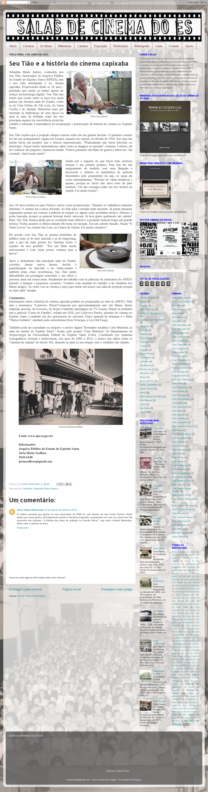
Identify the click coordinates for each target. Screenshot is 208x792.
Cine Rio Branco (180, 477)
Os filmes (46, 46)
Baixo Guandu (147, 309)
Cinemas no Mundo (180, 681)
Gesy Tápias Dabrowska (30, 510)
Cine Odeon (178, 442)
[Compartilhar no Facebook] (67, 484)
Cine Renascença (181, 473)
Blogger (137, 779)
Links (159, 46)
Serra (142, 392)
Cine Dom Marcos (181, 379)
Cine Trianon (178, 513)
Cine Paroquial (179, 449)
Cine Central (178, 356)
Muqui (143, 377)
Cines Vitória (178, 537)
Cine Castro (178, 352)
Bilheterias (64, 46)
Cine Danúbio (179, 375)
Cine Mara (158, 611)
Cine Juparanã (179, 422)
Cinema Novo (190, 678)
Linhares (144, 361)
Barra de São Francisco (152, 313)
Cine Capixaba (179, 344)
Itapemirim (145, 353)
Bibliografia (141, 46)
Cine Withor (178, 529)
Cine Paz (157, 458)
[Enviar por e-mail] (58, 484)
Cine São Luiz (179, 484)
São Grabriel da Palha (151, 396)
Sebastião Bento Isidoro (46, 488)
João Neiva (145, 357)
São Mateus (146, 400)
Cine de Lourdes (180, 533)
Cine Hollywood (180, 407)
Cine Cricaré (178, 372)
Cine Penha (159, 548)
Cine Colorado (179, 360)
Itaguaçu (144, 350)
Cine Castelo (178, 348)
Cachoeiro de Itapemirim (152, 320)
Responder (22, 528)
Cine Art (176, 313)
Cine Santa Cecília (158, 672)
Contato (174, 46)
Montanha (145, 373)
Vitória (143, 412)
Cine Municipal (179, 438)
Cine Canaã (159, 701)
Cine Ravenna (179, 469)
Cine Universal (179, 521)
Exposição (100, 46)
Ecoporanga (146, 338)
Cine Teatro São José (183, 505)
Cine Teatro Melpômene (184, 499)
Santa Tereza (147, 388)
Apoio (189, 46)
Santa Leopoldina (149, 385)
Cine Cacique (179, 333)
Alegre (143, 301)
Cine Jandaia (178, 418)
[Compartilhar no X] (64, 484)
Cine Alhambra (179, 309)
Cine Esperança (158, 579)
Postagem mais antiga (116, 589)
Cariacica (144, 326)
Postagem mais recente (25, 589)
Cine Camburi (179, 337)
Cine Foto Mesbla (181, 399)
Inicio (13, 46)
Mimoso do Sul (147, 369)
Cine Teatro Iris (180, 495)
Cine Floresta (179, 395)
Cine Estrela (178, 391)
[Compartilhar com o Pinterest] (70, 484)
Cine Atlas (177, 321)
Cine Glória (177, 403)
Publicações (120, 46)
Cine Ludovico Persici (183, 426)
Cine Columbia (179, 364)
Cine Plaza (177, 461)
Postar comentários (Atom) (32, 596)
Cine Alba (158, 428)
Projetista (27, 488)
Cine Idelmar (178, 414)
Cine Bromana (179, 329)
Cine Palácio (178, 446)
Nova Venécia (147, 381)
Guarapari (145, 342)
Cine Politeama (180, 465)
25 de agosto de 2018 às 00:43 (61, 510)
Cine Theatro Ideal (181, 509)
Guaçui (143, 346)
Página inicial (71, 589)
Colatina (144, 334)
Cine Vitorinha (179, 525)
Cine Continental (159, 642)
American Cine (179, 297)
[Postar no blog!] (61, 484)
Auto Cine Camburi (181, 301)
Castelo (144, 330)
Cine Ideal (177, 411)
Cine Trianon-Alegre (157, 518)
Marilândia (145, 365)
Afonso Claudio (147, 297)
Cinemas (28, 46)
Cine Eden (177, 383)
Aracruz (144, 305)
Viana (143, 404)
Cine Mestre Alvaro (181, 434)
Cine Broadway (180, 325)
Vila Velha (145, 408)
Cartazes (83, 46)
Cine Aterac (178, 317)
